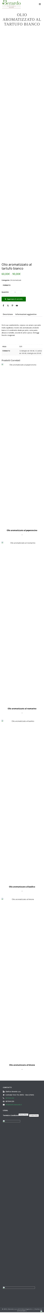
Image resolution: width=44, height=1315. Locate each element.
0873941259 (10, 1098)
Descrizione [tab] (8, 314)
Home (4, 30)
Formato (6, 285)
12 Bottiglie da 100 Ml (26, 351)
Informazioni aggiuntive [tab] (26, 314)
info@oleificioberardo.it (14, 1105)
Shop (10, 30)
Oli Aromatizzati (15, 280)
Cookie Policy (34, 1115)
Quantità (5, 292)
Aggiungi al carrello (15, 299)
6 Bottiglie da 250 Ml (34, 353)
